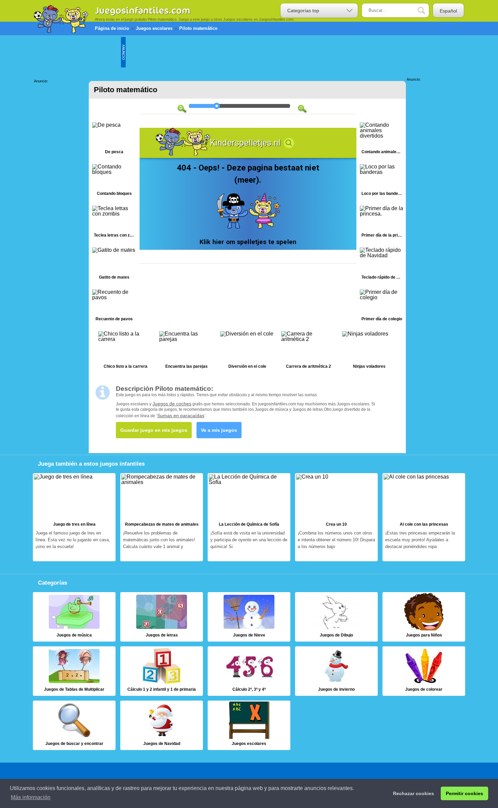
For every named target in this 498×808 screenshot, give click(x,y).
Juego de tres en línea (74, 517)
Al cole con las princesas (423, 517)
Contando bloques (114, 181)
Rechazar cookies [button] (413, 793)
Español (448, 11)
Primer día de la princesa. (382, 223)
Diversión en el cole (247, 351)
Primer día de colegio (382, 306)
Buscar (426, 10)
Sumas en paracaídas (180, 415)
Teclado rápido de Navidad (382, 264)
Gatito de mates (114, 264)
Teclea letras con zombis (114, 223)
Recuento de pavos (114, 306)
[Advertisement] (249, 52)
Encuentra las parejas (186, 351)
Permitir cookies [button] (464, 793)
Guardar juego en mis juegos (153, 430)
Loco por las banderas (382, 181)
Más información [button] (30, 797)
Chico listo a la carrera (125, 351)
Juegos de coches (171, 403)
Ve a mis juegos (219, 430)
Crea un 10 (336, 517)
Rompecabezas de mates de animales (161, 517)
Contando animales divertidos (382, 139)
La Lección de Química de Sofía (249, 517)
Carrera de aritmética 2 (308, 351)
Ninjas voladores (369, 351)
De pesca (114, 139)
